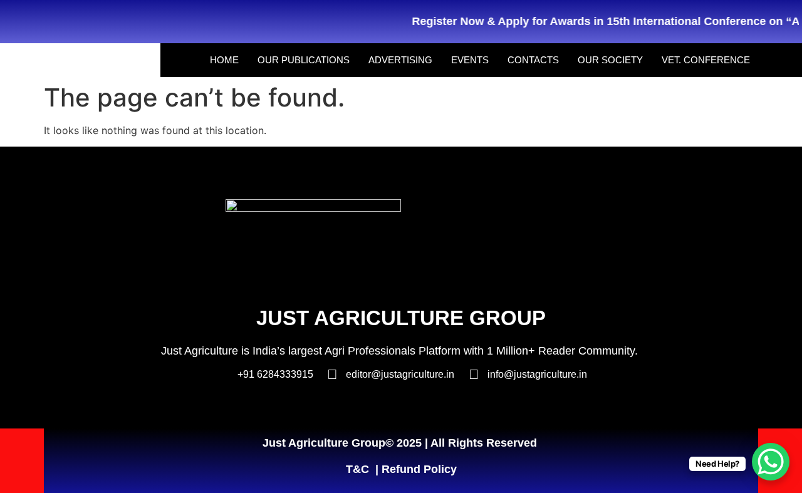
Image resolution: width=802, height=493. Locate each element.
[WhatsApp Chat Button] (770, 461)
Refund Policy (419, 469)
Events (470, 59)
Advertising (400, 59)
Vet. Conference (706, 59)
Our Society (610, 59)
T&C (357, 469)
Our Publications (304, 59)
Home (224, 59)
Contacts (533, 59)
